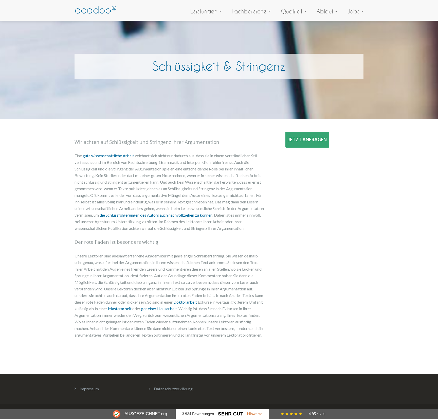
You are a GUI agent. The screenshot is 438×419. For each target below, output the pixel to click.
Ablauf (325, 11)
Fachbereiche (249, 11)
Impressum (89, 388)
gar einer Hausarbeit (159, 308)
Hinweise (254, 414)
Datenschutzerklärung (173, 388)
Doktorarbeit (185, 302)
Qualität (291, 11)
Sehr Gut (230, 413)
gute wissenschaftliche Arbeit (108, 155)
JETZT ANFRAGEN (307, 139)
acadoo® (96, 9)
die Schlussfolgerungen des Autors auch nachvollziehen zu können (156, 215)
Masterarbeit (120, 308)
